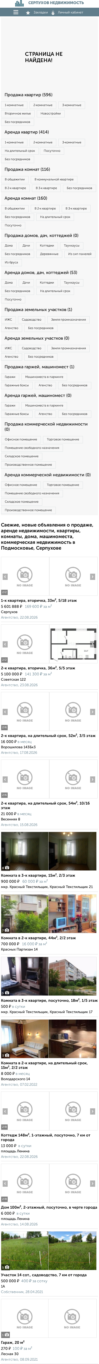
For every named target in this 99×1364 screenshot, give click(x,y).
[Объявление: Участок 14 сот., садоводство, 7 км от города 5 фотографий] (49, 1270)
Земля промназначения (68, 319)
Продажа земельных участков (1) (38, 310)
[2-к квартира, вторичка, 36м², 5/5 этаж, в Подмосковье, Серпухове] (25, 663)
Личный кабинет (70, 12)
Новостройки (51, 113)
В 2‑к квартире (15, 188)
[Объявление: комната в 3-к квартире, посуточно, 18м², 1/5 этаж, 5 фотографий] (49, 996)
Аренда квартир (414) (27, 132)
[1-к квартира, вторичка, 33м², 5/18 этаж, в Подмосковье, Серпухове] (25, 596)
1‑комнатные (14, 105)
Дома (9, 245)
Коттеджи (47, 245)
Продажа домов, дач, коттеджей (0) (41, 236)
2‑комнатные (42, 105)
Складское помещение (21, 456)
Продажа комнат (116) (27, 169)
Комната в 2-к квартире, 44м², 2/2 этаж (38, 938)
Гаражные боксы (17, 385)
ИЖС (8, 319)
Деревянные (49, 254)
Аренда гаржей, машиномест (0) (38, 395)
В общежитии (15, 179)
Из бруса (11, 262)
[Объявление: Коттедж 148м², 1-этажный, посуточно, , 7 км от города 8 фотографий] (25, 1130)
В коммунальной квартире (54, 179)
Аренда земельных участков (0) (37, 338)
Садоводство (31, 319)
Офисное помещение (21, 439)
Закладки (41, 12)
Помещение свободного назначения (32, 448)
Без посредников (17, 122)
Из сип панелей (80, 254)
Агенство (11, 328)
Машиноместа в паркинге (44, 377)
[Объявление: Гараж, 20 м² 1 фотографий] (49, 1338)
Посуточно (52, 150)
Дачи (26, 245)
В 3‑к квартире (46, 188)
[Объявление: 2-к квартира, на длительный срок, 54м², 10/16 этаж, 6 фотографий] (25, 798)
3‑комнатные (71, 105)
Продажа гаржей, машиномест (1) (39, 367)
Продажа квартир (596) (28, 95)
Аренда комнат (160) (26, 198)
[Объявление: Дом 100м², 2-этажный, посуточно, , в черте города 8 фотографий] (25, 1202)
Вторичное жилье (18, 113)
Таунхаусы (72, 245)
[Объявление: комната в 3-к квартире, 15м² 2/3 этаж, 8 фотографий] (49, 871)
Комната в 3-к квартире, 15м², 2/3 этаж (38, 876)
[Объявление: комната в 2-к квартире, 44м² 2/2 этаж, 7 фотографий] (49, 933)
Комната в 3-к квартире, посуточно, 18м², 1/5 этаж (49, 1001)
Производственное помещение (28, 464)
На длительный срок (20, 150)
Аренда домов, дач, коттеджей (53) (41, 273)
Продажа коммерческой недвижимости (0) (46, 427)
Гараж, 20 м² (13, 1343)
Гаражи (10, 377)
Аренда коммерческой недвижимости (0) (48, 475)
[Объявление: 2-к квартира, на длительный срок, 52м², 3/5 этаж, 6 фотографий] (25, 731)
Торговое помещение (63, 439)
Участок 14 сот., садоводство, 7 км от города (44, 1275)
